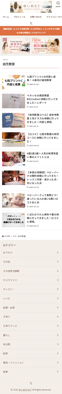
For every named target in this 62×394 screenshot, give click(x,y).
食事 (5, 371)
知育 (5, 353)
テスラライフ (10, 280)
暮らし (6, 335)
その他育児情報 (11, 271)
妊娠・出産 (9, 307)
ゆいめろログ (25, 389)
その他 (6, 261)
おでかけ (7, 252)
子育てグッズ (10, 325)
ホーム (6, 17)
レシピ (6, 298)
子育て (6, 316)
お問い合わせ (36, 17)
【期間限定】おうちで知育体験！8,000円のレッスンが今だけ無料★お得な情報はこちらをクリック (31, 30)
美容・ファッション (13, 362)
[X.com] (31, 23)
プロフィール (19, 17)
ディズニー (8, 289)
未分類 (6, 344)
